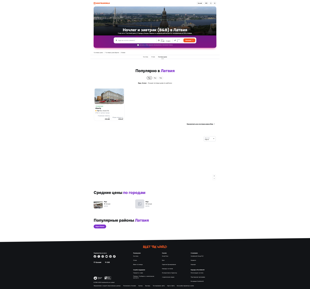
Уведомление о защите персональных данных (107, 285)
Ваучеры (147, 285)
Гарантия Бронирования (169, 264)
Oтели (135, 260)
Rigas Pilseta (100, 226)
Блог (163, 260)
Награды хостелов (167, 268)
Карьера (193, 264)
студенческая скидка (168, 277)
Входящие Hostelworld (197, 281)
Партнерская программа (198, 277)
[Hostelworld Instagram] (102, 256)
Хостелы (135, 256)
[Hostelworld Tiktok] (114, 256)
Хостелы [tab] (145, 57)
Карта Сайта (171, 285)
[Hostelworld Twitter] (99, 256)
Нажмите (193, 260)
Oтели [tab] (153, 57)
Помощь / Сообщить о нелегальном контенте (143, 277)
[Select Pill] (210, 3)
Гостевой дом (99, 106)
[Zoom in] (214, 176)
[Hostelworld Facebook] (95, 256)
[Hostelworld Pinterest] (110, 256)
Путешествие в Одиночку (169, 273)
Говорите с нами (138, 273)
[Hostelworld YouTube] (106, 256)
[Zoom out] (214, 178)
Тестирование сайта (159, 285)
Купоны (140, 285)
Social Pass (165, 256)
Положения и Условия (129, 285)
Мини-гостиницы (138, 264)
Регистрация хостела (197, 273)
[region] (155, 158)
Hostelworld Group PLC (197, 256)
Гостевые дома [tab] (162, 57)
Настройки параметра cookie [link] (185, 285)
